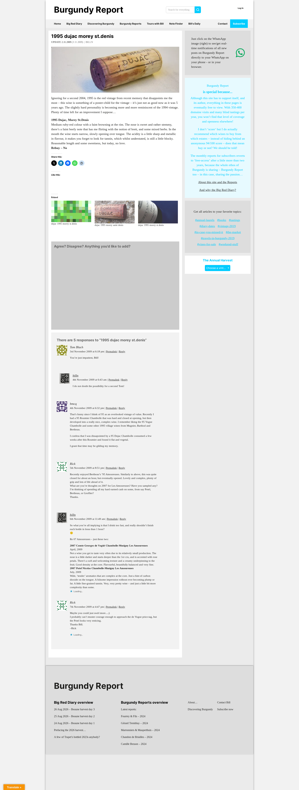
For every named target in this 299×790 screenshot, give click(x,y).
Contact (222, 23)
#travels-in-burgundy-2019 (217, 238)
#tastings (234, 220)
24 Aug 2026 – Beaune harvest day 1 (74, 723)
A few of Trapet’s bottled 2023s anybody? (77, 737)
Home (57, 23)
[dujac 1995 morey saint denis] (115, 212)
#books (221, 220)
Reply (122, 351)
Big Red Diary (74, 23)
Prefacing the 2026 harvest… (70, 730)
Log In (240, 8)
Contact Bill (223, 702)
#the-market (233, 232)
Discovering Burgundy (101, 23)
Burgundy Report (88, 9)
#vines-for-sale (206, 244)
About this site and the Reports (217, 182)
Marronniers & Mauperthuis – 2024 (140, 730)
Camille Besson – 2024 (133, 743)
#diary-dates (207, 226)
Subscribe (239, 23)
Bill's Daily (194, 23)
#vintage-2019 (227, 226)
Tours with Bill (155, 23)
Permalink (111, 351)
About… (192, 702)
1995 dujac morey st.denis (82, 36)
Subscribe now (225, 709)
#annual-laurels (204, 220)
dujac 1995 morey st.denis (64, 223)
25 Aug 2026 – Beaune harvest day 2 (74, 716)
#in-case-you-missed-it (208, 232)
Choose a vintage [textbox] (217, 268)
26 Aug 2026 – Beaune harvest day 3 (74, 709)
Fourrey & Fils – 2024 (133, 716)
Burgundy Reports (130, 23)
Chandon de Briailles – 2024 (136, 737)
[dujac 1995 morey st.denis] (71, 211)
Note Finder (176, 23)
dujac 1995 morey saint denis (109, 225)
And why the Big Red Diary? (217, 190)
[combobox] (217, 268)
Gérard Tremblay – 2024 (134, 723)
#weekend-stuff (228, 244)
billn (89, 42)
